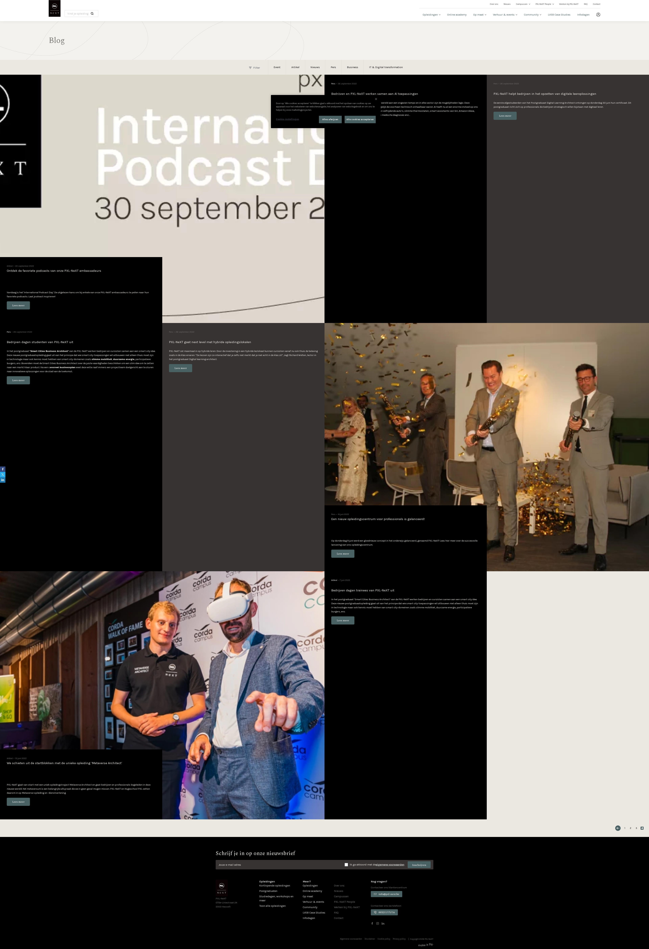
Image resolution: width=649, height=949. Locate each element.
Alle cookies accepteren (360, 119)
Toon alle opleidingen (272, 905)
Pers (333, 83)
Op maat (478, 14)
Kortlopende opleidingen (274, 885)
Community (531, 14)
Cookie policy (384, 939)
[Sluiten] (376, 99)
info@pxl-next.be (389, 894)
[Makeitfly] (425, 944)
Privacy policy (399, 939)
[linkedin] (383, 923)
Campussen (521, 4)
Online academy (456, 14)
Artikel (10, 266)
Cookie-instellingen (287, 119)
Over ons (494, 4)
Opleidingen (430, 14)
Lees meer (18, 305)
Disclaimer (370, 939)
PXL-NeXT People (543, 4)
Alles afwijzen (330, 119)
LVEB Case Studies (559, 14)
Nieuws (507, 4)
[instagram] (377, 923)
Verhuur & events (503, 14)
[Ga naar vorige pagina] (618, 828)
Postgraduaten (268, 891)
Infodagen (583, 14)
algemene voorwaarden (390, 864)
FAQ (585, 4)
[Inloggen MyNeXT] (598, 14)
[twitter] (2, 474)
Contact (596, 4)
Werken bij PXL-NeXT (569, 4)
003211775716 (387, 912)
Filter (256, 67)
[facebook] (372, 923)
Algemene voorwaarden (351, 939)
